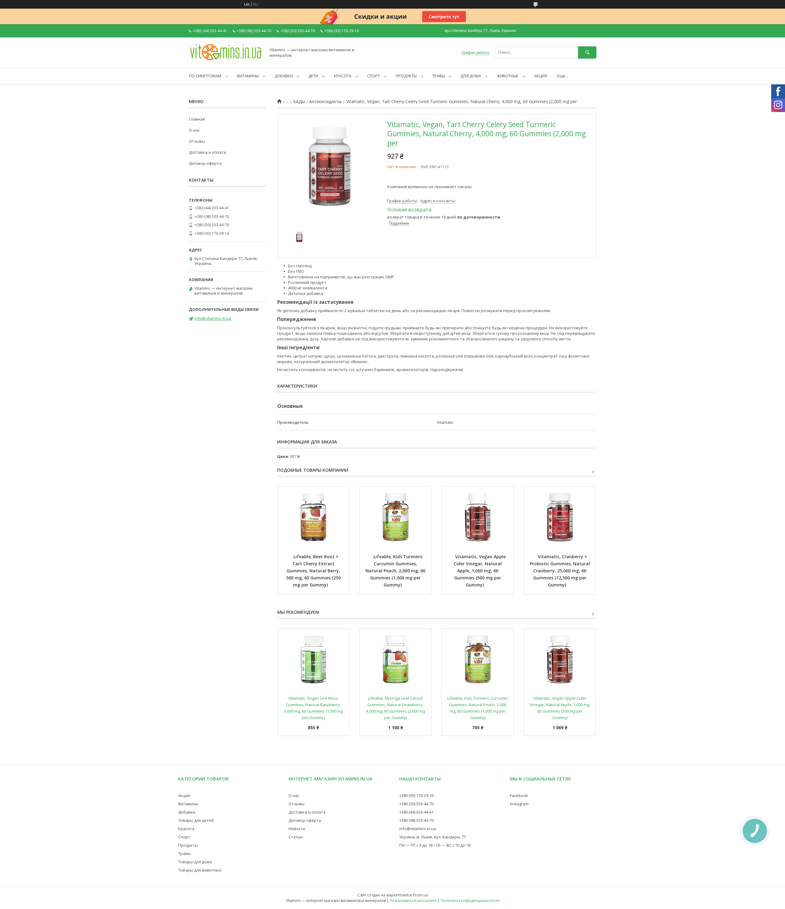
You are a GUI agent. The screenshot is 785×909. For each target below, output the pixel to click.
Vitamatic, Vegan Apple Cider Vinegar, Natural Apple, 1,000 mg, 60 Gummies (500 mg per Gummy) (480, 571)
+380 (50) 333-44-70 (416, 803)
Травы (184, 853)
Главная (197, 119)
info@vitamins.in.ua (212, 318)
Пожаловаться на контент (413, 900)
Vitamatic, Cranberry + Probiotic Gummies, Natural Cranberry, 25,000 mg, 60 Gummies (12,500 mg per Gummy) (560, 571)
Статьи (296, 837)
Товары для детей (196, 820)
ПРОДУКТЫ (406, 76)
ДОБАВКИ (283, 76)
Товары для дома (195, 862)
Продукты (188, 845)
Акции (184, 795)
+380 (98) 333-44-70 (416, 820)
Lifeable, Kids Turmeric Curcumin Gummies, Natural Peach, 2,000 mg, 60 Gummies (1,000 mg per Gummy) (396, 571)
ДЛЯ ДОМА (471, 76)
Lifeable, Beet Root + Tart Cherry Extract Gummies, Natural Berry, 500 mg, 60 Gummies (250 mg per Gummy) (314, 571)
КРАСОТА (342, 76)
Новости (297, 828)
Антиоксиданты (325, 101)
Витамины (188, 803)
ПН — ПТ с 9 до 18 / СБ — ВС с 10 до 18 (434, 845)
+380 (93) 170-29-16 (416, 795)
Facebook (519, 795)
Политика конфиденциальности (470, 900)
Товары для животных (200, 870)
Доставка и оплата (207, 152)
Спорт (184, 837)
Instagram (519, 803)
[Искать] (587, 52)
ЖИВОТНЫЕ (508, 76)
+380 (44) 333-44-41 (416, 812)
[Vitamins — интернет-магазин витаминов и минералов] (225, 60)
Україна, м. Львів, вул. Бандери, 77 (432, 837)
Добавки (186, 812)
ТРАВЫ (438, 76)
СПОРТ (373, 76)
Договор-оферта (205, 163)
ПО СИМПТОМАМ (205, 76)
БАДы (299, 101)
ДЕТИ (313, 76)
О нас (194, 130)
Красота (186, 828)
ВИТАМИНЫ (248, 76)
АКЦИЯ (540, 76)
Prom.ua (420, 895)
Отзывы (197, 141)
